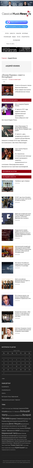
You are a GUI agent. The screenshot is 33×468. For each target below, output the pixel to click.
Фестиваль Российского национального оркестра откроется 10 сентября (22, 264)
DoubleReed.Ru (5, 386)
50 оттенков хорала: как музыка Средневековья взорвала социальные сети (23, 297)
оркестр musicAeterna (11, 449)
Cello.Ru (4, 393)
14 (20, 363)
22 (25, 366)
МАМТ (18, 430)
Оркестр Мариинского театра (10, 441)
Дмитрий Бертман (25, 423)
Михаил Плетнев (22, 433)
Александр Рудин (9, 408)
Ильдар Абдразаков (20, 428)
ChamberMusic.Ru (6, 390)
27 (16, 369)
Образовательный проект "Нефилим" (11, 399)
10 (3, 363)
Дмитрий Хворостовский (7, 426)
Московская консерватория (9, 435)
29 (25, 369)
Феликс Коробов (5, 447)
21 (20, 366)
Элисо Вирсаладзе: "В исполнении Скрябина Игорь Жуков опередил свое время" (23, 128)
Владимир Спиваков (16, 418)
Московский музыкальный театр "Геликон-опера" (14, 437)
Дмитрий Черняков (17, 426)
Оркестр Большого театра (22, 439)
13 (16, 363)
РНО (20, 443)
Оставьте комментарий (15, 79)
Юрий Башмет (20, 447)
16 (29, 363)
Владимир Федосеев (7, 421)
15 (25, 363)
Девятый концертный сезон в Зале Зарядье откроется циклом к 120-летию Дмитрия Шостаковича (23, 216)
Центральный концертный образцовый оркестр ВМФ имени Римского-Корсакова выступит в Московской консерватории (23, 249)
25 (8, 369)
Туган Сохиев (25, 445)
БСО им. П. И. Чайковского (14, 411)
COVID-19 (4, 408)
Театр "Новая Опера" (6, 445)
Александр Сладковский (19, 408)
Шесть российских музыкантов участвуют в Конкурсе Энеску (22, 280)
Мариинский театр (9, 433)
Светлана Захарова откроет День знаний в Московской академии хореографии (23, 329)
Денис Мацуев (14, 424)
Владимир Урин (27, 418)
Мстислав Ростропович (8, 439)
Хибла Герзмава (11, 447)
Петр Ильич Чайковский (12, 443)
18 (8, 366)
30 (29, 369)
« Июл (3, 378)
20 (16, 366)
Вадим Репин (19, 415)
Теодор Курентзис (17, 445)
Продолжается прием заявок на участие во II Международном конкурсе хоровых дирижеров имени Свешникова (23, 233)
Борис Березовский (11, 415)
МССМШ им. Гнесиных (24, 430)
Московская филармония (22, 435)
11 (8, 363)
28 (20, 369)
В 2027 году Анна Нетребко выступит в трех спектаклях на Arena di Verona (23, 199)
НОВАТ (15, 439)
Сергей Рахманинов (26, 443)
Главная (4, 58)
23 (29, 366)
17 (3, 366)
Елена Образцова (12, 428)
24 (3, 369)
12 (12, 363)
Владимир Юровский (17, 421)
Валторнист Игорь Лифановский (10, 396)
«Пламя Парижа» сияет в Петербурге (13, 76)
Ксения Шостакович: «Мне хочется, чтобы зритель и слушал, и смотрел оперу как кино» (22, 314)
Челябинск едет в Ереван (22, 181)
